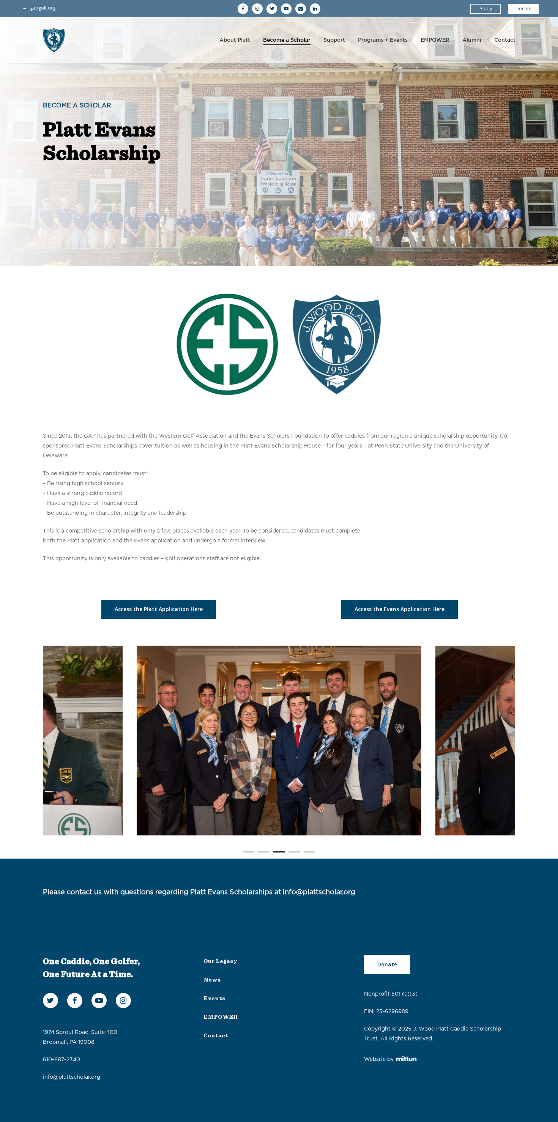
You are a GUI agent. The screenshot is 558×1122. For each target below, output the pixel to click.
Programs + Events (383, 40)
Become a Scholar (287, 40)
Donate (523, 8)
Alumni (471, 40)
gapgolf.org (42, 8)
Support (334, 40)
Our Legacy (220, 961)
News (212, 980)
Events (214, 998)
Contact (504, 40)
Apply (485, 8)
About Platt (234, 40)
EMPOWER (435, 40)
